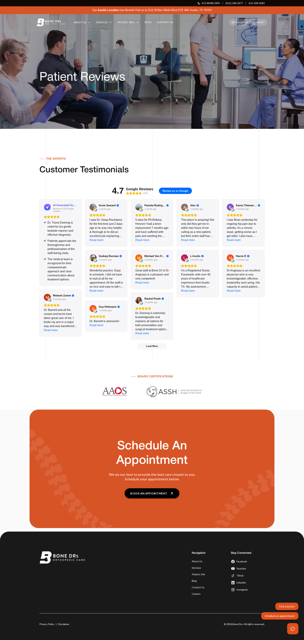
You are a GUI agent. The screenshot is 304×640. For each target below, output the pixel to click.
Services (196, 567)
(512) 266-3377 (234, 3)
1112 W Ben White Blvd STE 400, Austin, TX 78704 (180, 10)
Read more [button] (96, 240)
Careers (196, 593)
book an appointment (248, 22)
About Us (197, 561)
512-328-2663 (257, 3)
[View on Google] (93, 207)
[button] (82, 22)
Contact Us (198, 587)
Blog (194, 580)
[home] (51, 22)
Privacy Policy (46, 624)
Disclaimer (63, 624)
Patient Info (198, 574)
